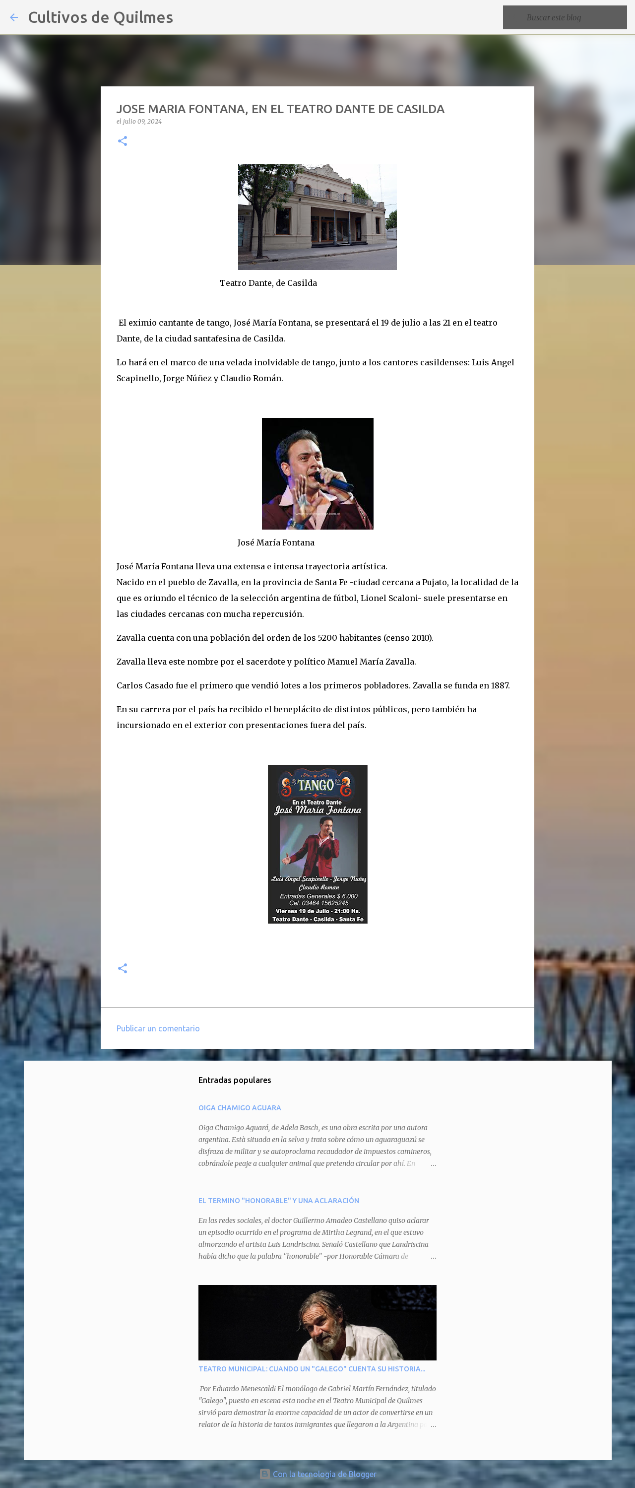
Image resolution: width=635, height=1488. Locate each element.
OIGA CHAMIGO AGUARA (239, 1108)
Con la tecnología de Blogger (324, 1474)
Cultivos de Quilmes (100, 17)
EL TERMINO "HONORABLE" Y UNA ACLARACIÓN (278, 1201)
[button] (122, 141)
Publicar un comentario (158, 1028)
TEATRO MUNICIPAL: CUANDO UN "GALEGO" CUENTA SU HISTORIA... (311, 1369)
